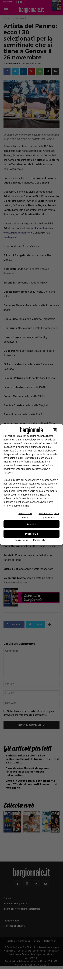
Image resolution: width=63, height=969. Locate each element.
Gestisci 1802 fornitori (25, 515)
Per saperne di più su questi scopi (49, 515)
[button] (55, 430)
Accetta (31, 524)
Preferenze (31, 533)
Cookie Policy (21, 540)
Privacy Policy (40, 540)
